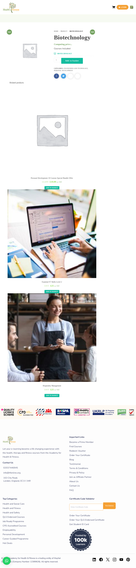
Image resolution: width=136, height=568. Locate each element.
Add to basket (72, 61)
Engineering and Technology (76, 68)
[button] (7, 561)
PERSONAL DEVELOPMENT (63, 70)
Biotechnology (64, 54)
